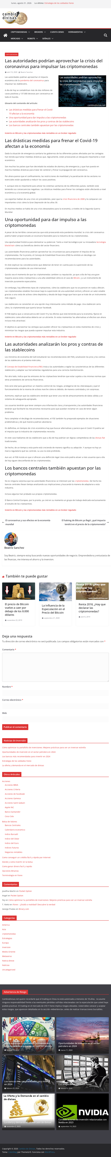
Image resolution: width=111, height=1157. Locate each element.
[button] (28, 32)
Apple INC (9, 807)
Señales (46, 38)
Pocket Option (25, 891)
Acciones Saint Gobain (15, 803)
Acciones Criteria (12, 789)
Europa (5, 942)
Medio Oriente (8, 951)
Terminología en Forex (12, 875)
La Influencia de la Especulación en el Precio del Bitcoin (53, 609)
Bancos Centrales (13, 825)
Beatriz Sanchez (27, 72)
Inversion (6, 947)
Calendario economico (15, 829)
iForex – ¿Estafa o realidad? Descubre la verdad (34, 904)
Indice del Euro (12, 843)
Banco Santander (12, 812)
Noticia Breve (8, 960)
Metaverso (7, 956)
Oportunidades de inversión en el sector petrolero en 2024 (29, 752)
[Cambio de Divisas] (5, 35)
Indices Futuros (12, 847)
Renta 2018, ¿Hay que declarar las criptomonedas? (92, 607)
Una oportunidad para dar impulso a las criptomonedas (37, 117)
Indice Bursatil (11, 834)
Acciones (6, 781)
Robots (31, 38)
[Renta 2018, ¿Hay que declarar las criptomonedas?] (92, 584)
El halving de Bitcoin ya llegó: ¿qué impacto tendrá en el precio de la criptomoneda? (84, 522)
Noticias (5, 965)
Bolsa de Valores (9, 821)
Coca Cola (9, 816)
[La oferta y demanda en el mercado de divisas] (28, 1110)
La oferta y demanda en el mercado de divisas (23, 765)
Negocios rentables (13, 852)
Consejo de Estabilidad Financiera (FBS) (25, 366)
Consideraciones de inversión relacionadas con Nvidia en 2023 (82, 1121)
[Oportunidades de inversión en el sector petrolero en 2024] (82, 1035)
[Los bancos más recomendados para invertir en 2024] (28, 1073)
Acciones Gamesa (13, 798)
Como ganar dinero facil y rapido (17, 866)
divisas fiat (100, 437)
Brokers (38, 32)
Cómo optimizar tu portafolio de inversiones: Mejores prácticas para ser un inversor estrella (44, 747)
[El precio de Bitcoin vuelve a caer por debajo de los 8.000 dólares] (18, 584)
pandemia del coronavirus (32, 80)
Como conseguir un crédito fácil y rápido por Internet (26, 857)
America (6, 925)
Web (4, 713)
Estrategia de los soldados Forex (59, 3)
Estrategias (7, 938)
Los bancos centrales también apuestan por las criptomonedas (41, 125)
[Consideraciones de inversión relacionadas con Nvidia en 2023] (82, 1111)
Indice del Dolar (12, 838)
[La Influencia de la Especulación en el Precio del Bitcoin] (55, 584)
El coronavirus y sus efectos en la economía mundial (27, 522)
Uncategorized (8, 969)
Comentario (9, 649)
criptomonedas (11, 54)
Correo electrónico (12, 699)
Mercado (15, 38)
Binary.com (24, 909)
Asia (4, 929)
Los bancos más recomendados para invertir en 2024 (26, 756)
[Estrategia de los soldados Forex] (82, 1073)
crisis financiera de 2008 (74, 199)
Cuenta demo (57, 32)
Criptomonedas (19, 32)
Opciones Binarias (10, 871)
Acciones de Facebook (15, 794)
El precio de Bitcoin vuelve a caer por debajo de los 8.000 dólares (17, 609)
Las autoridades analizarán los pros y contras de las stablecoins (41, 121)
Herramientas (75, 32)
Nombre (7, 686)
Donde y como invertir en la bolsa (17, 862)
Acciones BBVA (11, 785)
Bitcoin (77, 278)
